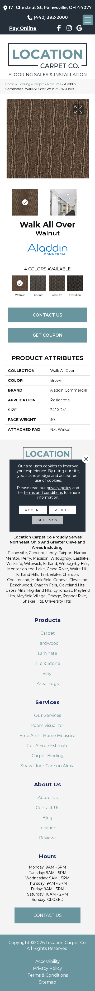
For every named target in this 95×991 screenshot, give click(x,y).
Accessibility (47, 961)
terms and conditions (43, 492)
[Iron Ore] (57, 283)
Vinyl (47, 673)
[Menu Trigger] (88, 20)
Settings (47, 520)
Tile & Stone (47, 663)
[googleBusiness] (79, 29)
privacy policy (59, 487)
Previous (8, 199)
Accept (33, 510)
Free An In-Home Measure (47, 735)
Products (54, 84)
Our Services (47, 715)
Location (47, 827)
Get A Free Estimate (47, 745)
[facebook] (59, 29)
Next (87, 199)
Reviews (47, 837)
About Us (48, 797)
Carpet (39, 84)
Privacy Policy (47, 968)
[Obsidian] (75, 283)
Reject (62, 510)
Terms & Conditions (47, 975)
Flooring (24, 84)
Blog (47, 817)
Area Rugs (48, 683)
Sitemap (47, 982)
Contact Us (47, 315)
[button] (47, 915)
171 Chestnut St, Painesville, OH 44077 (50, 7)
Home (10, 84)
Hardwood (47, 643)
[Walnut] (20, 283)
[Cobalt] (38, 283)
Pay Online (22, 28)
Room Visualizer (47, 725)
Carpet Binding (48, 755)
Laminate (47, 653)
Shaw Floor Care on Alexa (47, 765)
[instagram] (69, 29)
